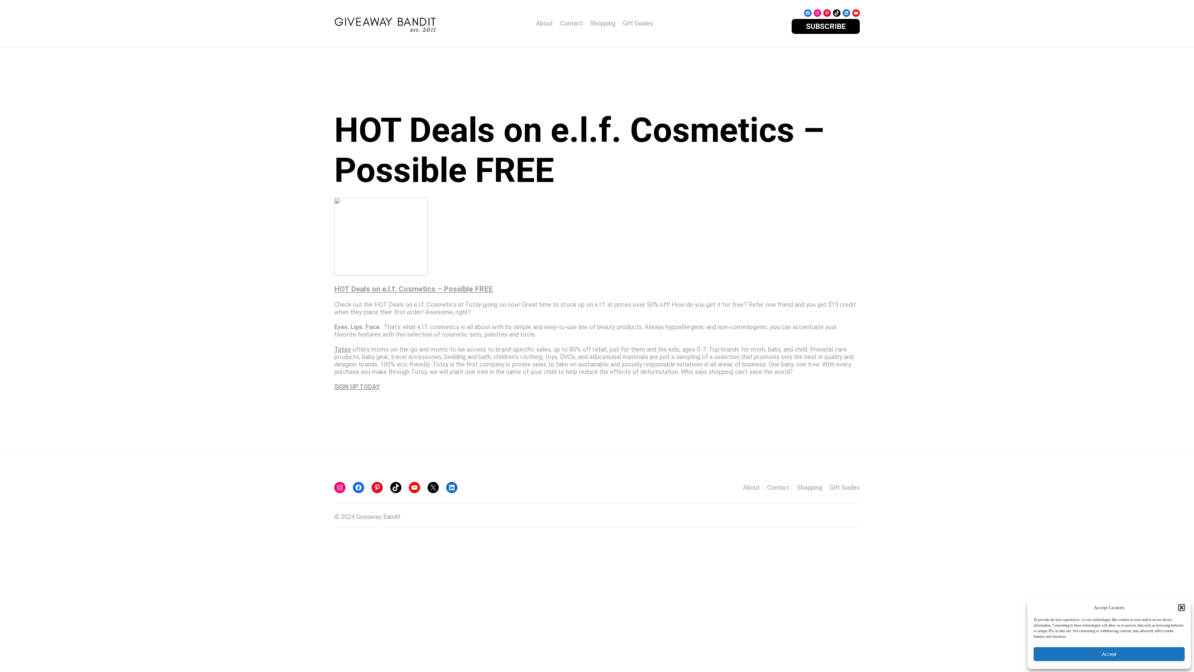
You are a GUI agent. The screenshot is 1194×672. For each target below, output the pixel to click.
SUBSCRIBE (826, 26)
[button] (1181, 607)
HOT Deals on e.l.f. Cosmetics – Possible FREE (413, 289)
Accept (1109, 654)
